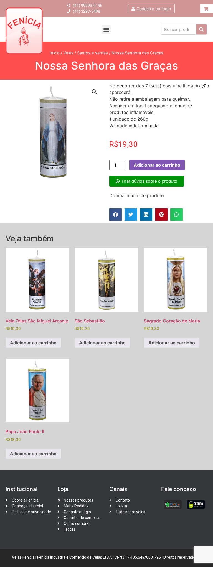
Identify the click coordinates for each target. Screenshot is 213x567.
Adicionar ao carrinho (157, 165)
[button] (106, 29)
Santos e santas (92, 52)
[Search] (201, 29)
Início (55, 52)
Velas (68, 52)
